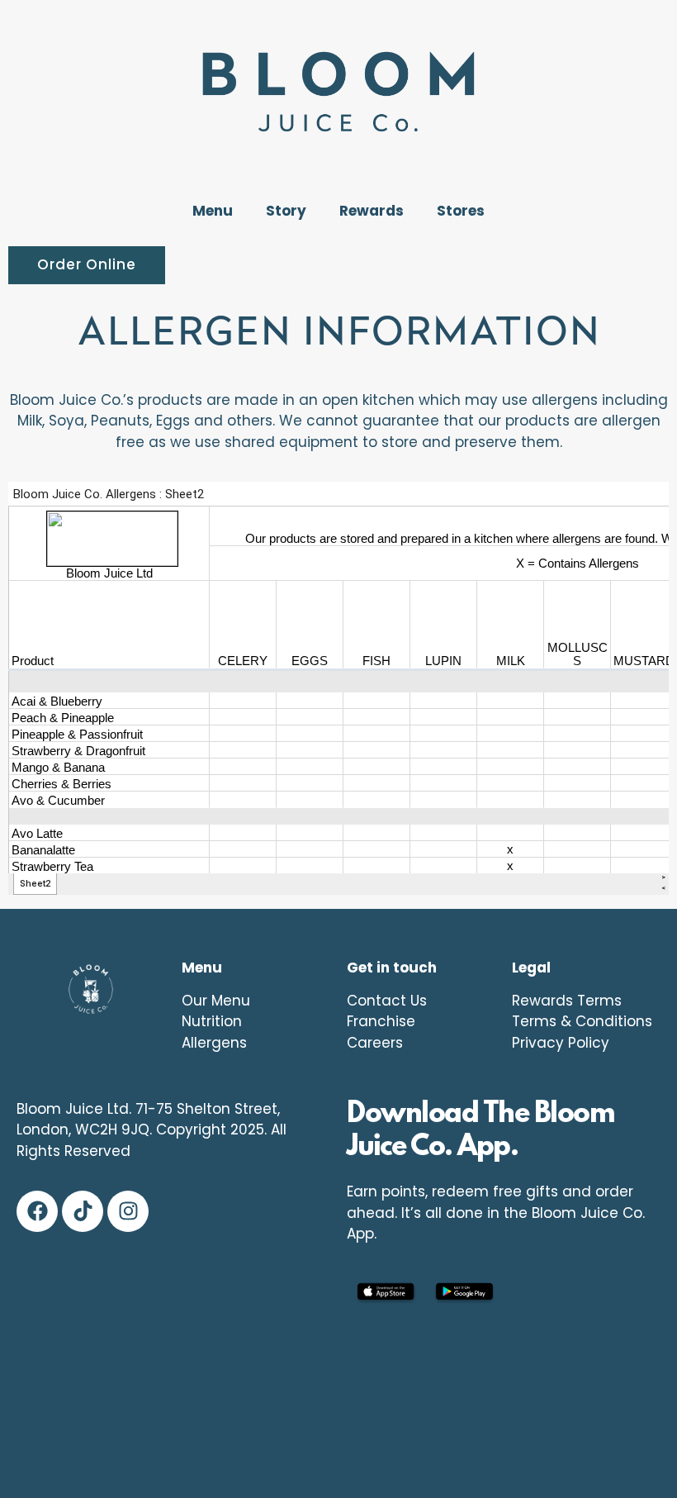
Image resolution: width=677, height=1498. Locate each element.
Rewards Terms (567, 1001)
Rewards (371, 211)
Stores (461, 211)
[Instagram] (128, 1211)
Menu (212, 211)
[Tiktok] (82, 1211)
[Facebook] (37, 1211)
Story (286, 211)
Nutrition (214, 1021)
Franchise (381, 1021)
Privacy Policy (560, 1043)
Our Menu (216, 1001)
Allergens (214, 1043)
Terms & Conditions (582, 1021)
